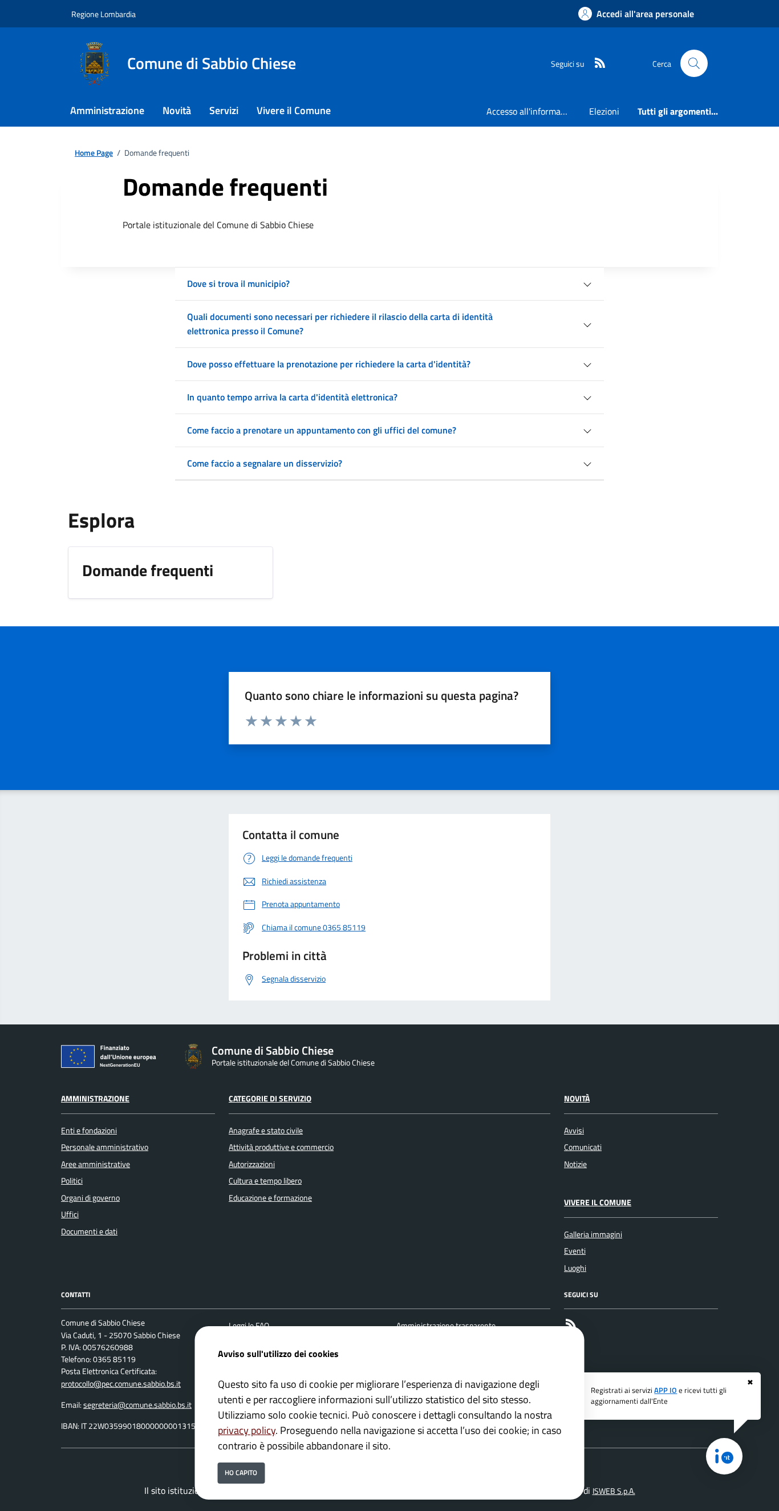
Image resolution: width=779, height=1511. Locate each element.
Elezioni (604, 111)
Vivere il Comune (597, 1202)
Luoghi (575, 1268)
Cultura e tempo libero (265, 1180)
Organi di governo (90, 1198)
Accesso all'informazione (533, 111)
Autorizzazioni (252, 1164)
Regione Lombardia (103, 14)
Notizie (575, 1164)
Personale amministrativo (104, 1147)
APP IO (665, 1390)
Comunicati (583, 1147)
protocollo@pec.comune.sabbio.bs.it (121, 1384)
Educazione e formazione (270, 1198)
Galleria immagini (593, 1234)
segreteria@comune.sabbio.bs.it (137, 1405)
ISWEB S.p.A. (614, 1491)
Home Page (94, 153)
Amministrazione (95, 1098)
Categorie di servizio (270, 1098)
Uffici (70, 1214)
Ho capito (241, 1472)
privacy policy (246, 1430)
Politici (72, 1180)
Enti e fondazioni (89, 1130)
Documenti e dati (89, 1231)
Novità (577, 1098)
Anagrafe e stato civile (266, 1130)
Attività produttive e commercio (281, 1147)
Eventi (575, 1251)
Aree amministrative (95, 1164)
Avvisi (574, 1130)
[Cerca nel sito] (694, 63)
